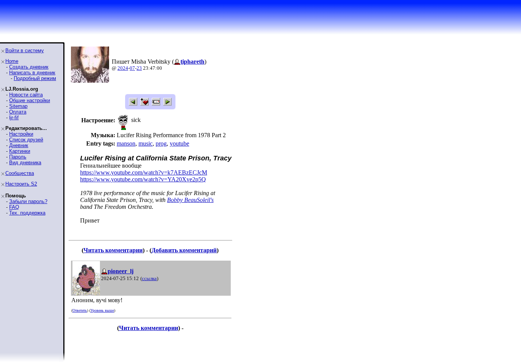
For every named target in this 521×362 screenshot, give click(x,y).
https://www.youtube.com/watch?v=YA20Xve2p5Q (143, 179)
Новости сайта (26, 95)
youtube (179, 143)
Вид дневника (25, 162)
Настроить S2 (21, 184)
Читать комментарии (113, 250)
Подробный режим (35, 78)
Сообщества (19, 173)
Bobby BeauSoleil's (190, 200)
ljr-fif (14, 117)
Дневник (18, 145)
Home (11, 61)
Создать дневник (28, 67)
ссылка (149, 278)
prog (161, 143)
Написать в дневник (32, 72)
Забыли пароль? (28, 201)
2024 (122, 68)
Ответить (79, 310)
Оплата (17, 112)
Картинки (19, 151)
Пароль (17, 157)
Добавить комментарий (184, 250)
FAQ (14, 207)
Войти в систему (24, 50)
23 (139, 68)
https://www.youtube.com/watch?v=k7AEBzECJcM (143, 172)
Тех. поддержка (27, 213)
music (145, 143)
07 (132, 68)
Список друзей (26, 140)
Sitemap (18, 106)
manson (126, 143)
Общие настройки (29, 100)
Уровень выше (102, 310)
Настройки (21, 134)
